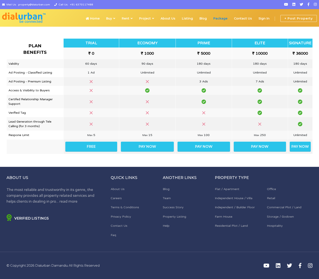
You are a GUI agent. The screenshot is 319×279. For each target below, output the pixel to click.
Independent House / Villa (233, 198)
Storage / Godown (280, 216)
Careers (116, 198)
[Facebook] (308, 4)
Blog (203, 18)
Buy (109, 18)
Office (271, 189)
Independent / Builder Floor (235, 207)
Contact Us (243, 18)
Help (166, 226)
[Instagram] (315, 4)
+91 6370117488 (81, 4)
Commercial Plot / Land (284, 207)
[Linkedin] (293, 4)
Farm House (223, 216)
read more (68, 201)
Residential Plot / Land (231, 226)
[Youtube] (286, 4)
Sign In (264, 18)
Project (145, 18)
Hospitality (275, 226)
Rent (125, 18)
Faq (113, 235)
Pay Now (147, 146)
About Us (168, 18)
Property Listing (174, 216)
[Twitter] (301, 4)
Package (220, 18)
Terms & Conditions (125, 207)
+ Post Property (298, 18)
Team (167, 198)
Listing (187, 18)
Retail (271, 198)
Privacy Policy (121, 216)
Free (91, 146)
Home (94, 18)
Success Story (173, 207)
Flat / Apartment (227, 189)
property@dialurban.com (34, 4)
